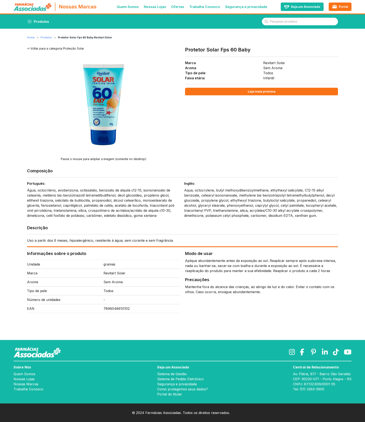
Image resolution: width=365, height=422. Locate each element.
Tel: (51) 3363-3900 (308, 389)
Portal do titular (169, 394)
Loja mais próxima (261, 91)
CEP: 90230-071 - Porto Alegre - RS (322, 379)
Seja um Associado (173, 367)
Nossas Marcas (26, 384)
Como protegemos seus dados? (182, 389)
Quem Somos (128, 7)
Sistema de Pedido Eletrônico (180, 379)
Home (31, 37)
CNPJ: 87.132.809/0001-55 (314, 384)
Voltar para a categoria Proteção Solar (57, 48)
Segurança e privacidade (246, 7)
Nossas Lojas (155, 7)
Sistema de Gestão (172, 374)
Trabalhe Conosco (204, 7)
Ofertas (177, 7)
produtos (46, 37)
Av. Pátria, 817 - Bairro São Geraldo (322, 374)
